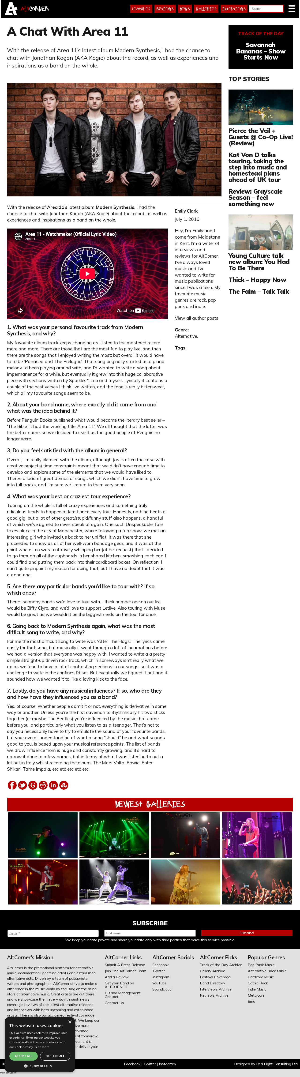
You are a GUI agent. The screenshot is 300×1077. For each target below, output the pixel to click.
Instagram (160, 977)
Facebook (160, 964)
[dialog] (40, 1044)
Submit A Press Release (125, 964)
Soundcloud (162, 989)
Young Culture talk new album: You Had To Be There (259, 261)
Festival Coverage (215, 977)
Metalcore (256, 995)
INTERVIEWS (234, 9)
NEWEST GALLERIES (150, 804)
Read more (41, 1047)
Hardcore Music (261, 977)
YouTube (159, 983)
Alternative (186, 336)
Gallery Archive (212, 970)
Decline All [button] (55, 1056)
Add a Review (117, 977)
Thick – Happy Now (257, 280)
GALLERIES (206, 9)
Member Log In (8, 1072)
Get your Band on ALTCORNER (119, 985)
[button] (39, 1066)
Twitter (158, 970)
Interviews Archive (216, 989)
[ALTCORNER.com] (11, 13)
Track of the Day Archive (221, 964)
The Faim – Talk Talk (259, 291)
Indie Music (257, 989)
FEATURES (141, 9)
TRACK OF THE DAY (260, 33)
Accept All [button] (23, 1056)
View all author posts (196, 318)
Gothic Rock (258, 983)
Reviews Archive (214, 995)
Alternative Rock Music (267, 970)
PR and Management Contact (123, 995)
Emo (251, 1001)
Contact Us (114, 1002)
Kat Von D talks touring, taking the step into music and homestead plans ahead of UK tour (258, 167)
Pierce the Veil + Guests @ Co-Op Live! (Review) (261, 137)
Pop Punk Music (261, 964)
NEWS (185, 9)
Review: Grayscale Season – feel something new (255, 197)
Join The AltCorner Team (125, 970)
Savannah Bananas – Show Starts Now (261, 51)
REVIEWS (165, 9)
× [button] (69, 1022)
